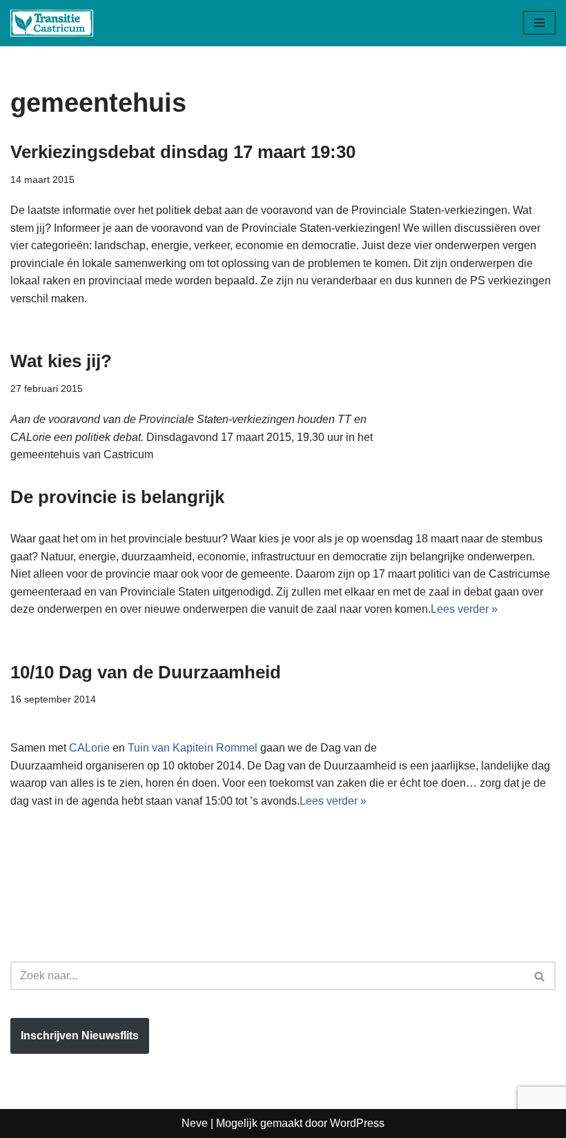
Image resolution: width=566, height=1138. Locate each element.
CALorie (91, 748)
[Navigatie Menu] (539, 23)
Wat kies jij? (61, 361)
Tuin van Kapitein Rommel (192, 748)
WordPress (357, 1123)
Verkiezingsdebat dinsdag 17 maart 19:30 (182, 151)
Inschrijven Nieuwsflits (80, 1035)
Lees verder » (464, 609)
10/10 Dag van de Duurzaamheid (145, 672)
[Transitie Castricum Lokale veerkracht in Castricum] (51, 23)
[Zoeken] (540, 975)
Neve (195, 1123)
